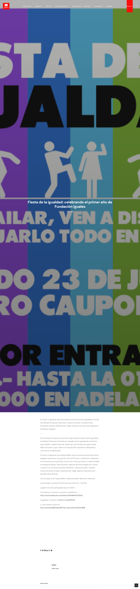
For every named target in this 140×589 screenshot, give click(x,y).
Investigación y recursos (61, 6)
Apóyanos (129, 6)
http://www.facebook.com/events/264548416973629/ (61, 495)
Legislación (38, 6)
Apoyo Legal (87, 6)
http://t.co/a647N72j (67, 500)
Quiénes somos (27, 6)
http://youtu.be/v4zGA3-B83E (73, 508)
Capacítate (109, 6)
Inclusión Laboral (76, 6)
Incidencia (48, 6)
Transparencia (98, 6)
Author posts (55, 568)
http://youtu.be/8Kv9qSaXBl (51, 508)
